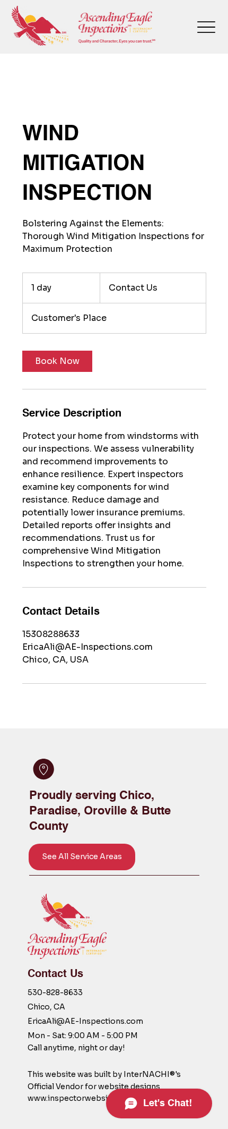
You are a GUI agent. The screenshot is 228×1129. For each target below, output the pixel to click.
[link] (57, 361)
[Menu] (206, 27)
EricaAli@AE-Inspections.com (85, 1021)
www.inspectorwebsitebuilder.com (94, 1098)
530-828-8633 (55, 992)
